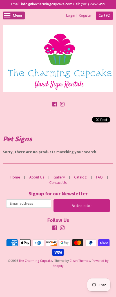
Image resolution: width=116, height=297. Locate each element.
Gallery (59, 177)
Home (15, 177)
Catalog (80, 177)
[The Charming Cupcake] (58, 59)
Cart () (104, 15)
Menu (17, 15)
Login (70, 15)
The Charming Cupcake (35, 261)
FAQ (99, 177)
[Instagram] (62, 105)
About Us (36, 177)
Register (85, 15)
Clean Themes (80, 261)
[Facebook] (54, 105)
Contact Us (58, 182)
